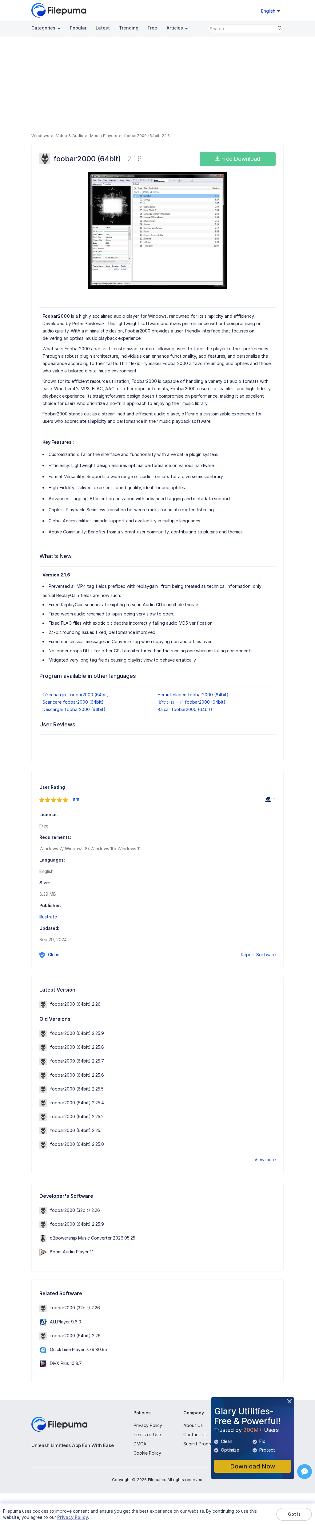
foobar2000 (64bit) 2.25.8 (77, 1047)
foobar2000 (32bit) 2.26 (75, 1210)
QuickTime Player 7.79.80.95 (78, 1349)
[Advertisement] (157, 86)
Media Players (103, 135)
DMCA (140, 1443)
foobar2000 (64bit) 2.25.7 (77, 1060)
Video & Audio (69, 135)
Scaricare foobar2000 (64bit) (73, 702)
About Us (193, 1425)
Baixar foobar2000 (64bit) (185, 709)
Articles (174, 27)
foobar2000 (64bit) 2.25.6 (77, 1075)
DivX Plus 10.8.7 (66, 1363)
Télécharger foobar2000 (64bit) (75, 694)
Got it (294, 1514)
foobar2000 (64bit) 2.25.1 (76, 1130)
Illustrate (48, 916)
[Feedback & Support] (304, 1471)
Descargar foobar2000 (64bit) (74, 709)
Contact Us (195, 1434)
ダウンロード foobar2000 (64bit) (191, 702)
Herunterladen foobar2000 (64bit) (193, 694)
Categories (43, 27)
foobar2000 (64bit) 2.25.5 (77, 1088)
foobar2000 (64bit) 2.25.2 (77, 1116)
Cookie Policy (147, 1453)
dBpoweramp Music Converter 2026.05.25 (92, 1237)
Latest (103, 27)
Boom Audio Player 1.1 (72, 1251)
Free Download (240, 158)
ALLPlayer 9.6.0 (65, 1321)
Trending (128, 27)
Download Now (252, 1466)
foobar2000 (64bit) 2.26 (75, 1004)
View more (265, 1159)
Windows (40, 135)
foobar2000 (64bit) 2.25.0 (77, 1144)
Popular (78, 27)
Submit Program (199, 1443)
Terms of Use (147, 1434)
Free (152, 27)
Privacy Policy (148, 1425)
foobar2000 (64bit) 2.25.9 (77, 1033)
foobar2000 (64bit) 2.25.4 (77, 1102)
